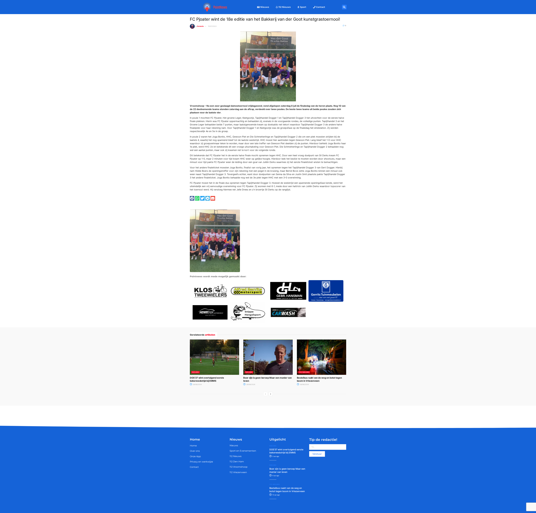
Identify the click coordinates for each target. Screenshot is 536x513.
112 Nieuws (284, 7)
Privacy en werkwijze (201, 461)
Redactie (200, 26)
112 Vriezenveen (238, 472)
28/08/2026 (197, 384)
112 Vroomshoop (238, 467)
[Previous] (265, 394)
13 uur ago (276, 495)
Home (193, 445)
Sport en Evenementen (243, 450)
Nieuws (264, 7)
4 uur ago (275, 476)
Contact (320, 7)
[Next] (271, 394)
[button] (344, 7)
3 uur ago (275, 456)
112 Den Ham (237, 461)
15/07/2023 (212, 26)
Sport (303, 7)
